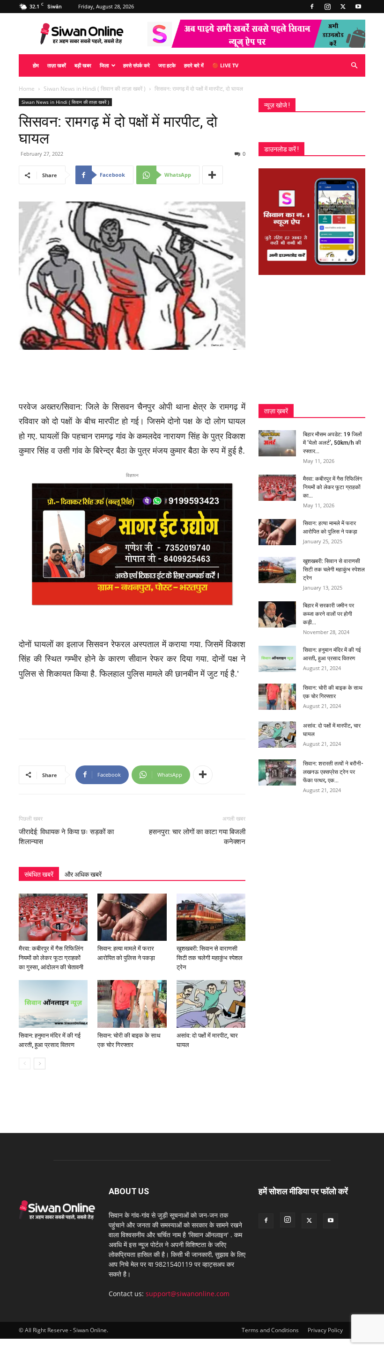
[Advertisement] (132, 376)
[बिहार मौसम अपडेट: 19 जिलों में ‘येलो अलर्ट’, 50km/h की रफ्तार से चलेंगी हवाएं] (277, 443)
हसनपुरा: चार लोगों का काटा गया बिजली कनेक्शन (197, 837)
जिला (104, 65)
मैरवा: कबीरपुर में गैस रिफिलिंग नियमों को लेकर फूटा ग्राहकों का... (332, 487)
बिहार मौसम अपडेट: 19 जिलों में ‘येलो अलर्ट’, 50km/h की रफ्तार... (332, 442)
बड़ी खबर (82, 65)
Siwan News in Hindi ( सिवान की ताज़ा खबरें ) (95, 89)
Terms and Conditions (270, 1330)
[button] (354, 65)
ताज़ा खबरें (56, 65)
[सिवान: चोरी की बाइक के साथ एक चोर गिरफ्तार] (131, 1003)
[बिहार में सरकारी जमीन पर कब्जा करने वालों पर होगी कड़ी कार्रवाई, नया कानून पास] (277, 614)
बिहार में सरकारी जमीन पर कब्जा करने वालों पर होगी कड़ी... (328, 614)
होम (36, 65)
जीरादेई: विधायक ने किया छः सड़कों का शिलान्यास (66, 837)
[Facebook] (312, 6)
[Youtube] (358, 6)
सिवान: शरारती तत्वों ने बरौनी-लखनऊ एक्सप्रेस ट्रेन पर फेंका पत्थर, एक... (333, 772)
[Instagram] (327, 6)
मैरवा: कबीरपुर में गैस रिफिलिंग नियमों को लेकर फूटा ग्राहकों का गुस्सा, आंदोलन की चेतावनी (51, 958)
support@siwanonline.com (187, 1293)
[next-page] (39, 1063)
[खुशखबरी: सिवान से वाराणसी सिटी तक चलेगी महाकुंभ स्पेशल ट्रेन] (211, 917)
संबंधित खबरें (38, 874)
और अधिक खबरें (83, 874)
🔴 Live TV (225, 65)
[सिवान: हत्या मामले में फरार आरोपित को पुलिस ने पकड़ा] (131, 917)
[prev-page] (24, 1063)
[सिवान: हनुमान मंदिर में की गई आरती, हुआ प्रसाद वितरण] (53, 1003)
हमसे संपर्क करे (136, 65)
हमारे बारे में (194, 65)
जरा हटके (167, 65)
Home (27, 89)
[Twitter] (343, 6)
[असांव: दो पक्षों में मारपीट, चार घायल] (211, 1003)
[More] (212, 175)
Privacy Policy (325, 1330)
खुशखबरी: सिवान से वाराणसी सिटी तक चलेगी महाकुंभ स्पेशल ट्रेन (210, 958)
